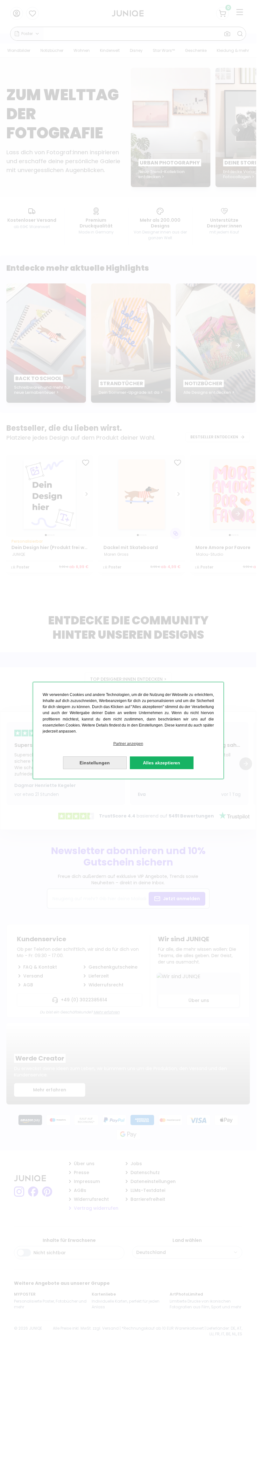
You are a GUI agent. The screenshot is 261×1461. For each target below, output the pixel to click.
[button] (128, 744)
